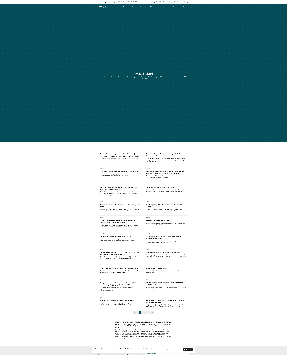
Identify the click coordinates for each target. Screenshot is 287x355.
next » (152, 312)
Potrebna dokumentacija (151, 6)
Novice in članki (164, 6)
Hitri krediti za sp (125, 6)
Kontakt (185, 6)
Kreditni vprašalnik (176, 6)
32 (148, 312)
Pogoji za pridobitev (137, 6)
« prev (134, 312)
